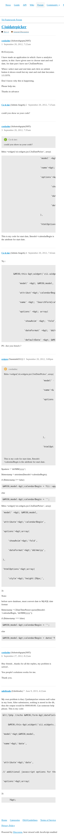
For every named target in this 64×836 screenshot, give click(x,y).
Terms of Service (48, 820)
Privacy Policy (8, 825)
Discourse (17, 832)
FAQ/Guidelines (30, 820)
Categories (15, 820)
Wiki (32, 5)
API (24, 5)
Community (52, 5)
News (8, 5)
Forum (40, 5)
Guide (17, 5)
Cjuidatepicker (13, 27)
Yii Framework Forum (11, 20)
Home (4, 820)
